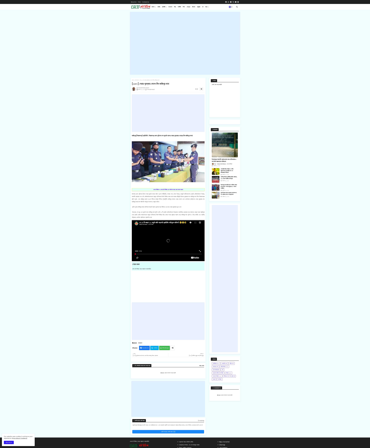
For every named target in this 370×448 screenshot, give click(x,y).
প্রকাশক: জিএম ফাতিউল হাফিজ (186, 442)
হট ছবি (214, 379)
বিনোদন (193, 7)
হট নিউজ (219, 379)
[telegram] (231, 2)
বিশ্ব (175, 7)
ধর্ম (202, 7)
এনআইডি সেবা (224, 363)
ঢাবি (222, 370)
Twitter (155, 348)
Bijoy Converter (224, 442)
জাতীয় (159, 7)
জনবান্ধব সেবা (215, 366)
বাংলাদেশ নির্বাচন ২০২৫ (217, 376)
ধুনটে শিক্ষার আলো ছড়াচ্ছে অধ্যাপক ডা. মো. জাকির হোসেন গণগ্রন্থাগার (229, 193)
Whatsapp (165, 348)
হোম (133, 80)
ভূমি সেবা (233, 376)
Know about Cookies (19, 438)
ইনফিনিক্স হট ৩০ (216, 363)
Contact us (145, 2)
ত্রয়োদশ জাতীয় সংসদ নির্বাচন (218, 373)
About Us (133, 2)
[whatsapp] (228, 2)
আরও (206, 7)
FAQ (139, 2)
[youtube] (235, 2)
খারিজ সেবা (232, 363)
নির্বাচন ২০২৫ (228, 373)
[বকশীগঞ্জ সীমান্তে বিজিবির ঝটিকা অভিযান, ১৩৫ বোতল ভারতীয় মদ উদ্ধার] (215, 179)
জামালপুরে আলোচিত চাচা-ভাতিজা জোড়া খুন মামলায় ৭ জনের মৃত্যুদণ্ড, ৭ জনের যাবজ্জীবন (229, 186)
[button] (237, 7)
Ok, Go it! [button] (9, 442)
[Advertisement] (185, 43)
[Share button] (172, 348)
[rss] (238, 2)
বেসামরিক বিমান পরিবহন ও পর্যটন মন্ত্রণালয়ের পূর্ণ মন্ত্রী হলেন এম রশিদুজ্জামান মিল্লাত (227, 170)
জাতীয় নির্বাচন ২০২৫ (224, 366)
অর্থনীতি (179, 7)
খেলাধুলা (188, 7)
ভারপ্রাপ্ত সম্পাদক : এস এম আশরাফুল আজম (189, 445)
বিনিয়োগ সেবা (226, 376)
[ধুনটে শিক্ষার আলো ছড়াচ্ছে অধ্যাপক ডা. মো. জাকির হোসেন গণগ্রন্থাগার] (215, 195)
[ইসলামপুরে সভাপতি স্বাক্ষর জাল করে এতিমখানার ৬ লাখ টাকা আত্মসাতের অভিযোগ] (225, 145)
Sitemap (222, 445)
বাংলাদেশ (170, 7)
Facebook (145, 348)
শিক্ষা (184, 7)
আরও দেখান (201, 366)
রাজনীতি (163, 7)
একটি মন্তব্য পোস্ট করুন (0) (168, 432)
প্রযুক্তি (198, 7)
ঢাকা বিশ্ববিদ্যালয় (216, 370)
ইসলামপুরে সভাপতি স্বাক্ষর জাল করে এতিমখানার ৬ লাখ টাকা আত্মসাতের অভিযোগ (224, 160)
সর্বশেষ (153, 7)
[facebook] (226, 2)
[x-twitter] (233, 2)
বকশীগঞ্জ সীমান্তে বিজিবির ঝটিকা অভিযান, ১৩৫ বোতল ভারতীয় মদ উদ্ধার (229, 177)
